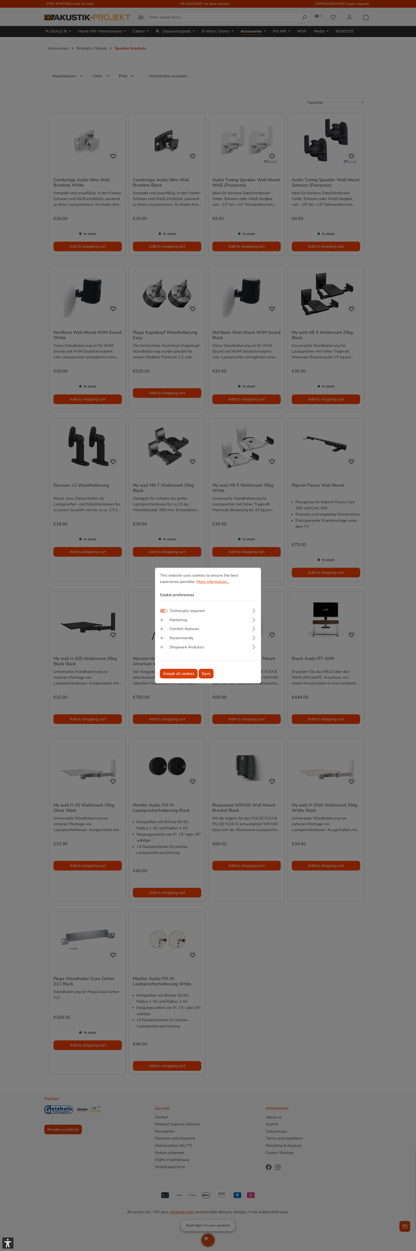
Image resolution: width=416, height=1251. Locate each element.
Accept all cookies (179, 673)
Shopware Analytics (186, 647)
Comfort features (184, 629)
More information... (212, 581)
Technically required (186, 610)
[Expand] (254, 610)
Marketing (178, 620)
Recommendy (181, 638)
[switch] (164, 620)
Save (206, 673)
